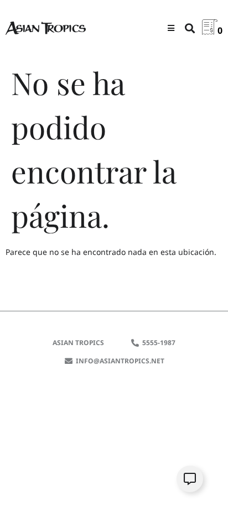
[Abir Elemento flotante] (190, 479)
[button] (171, 28)
